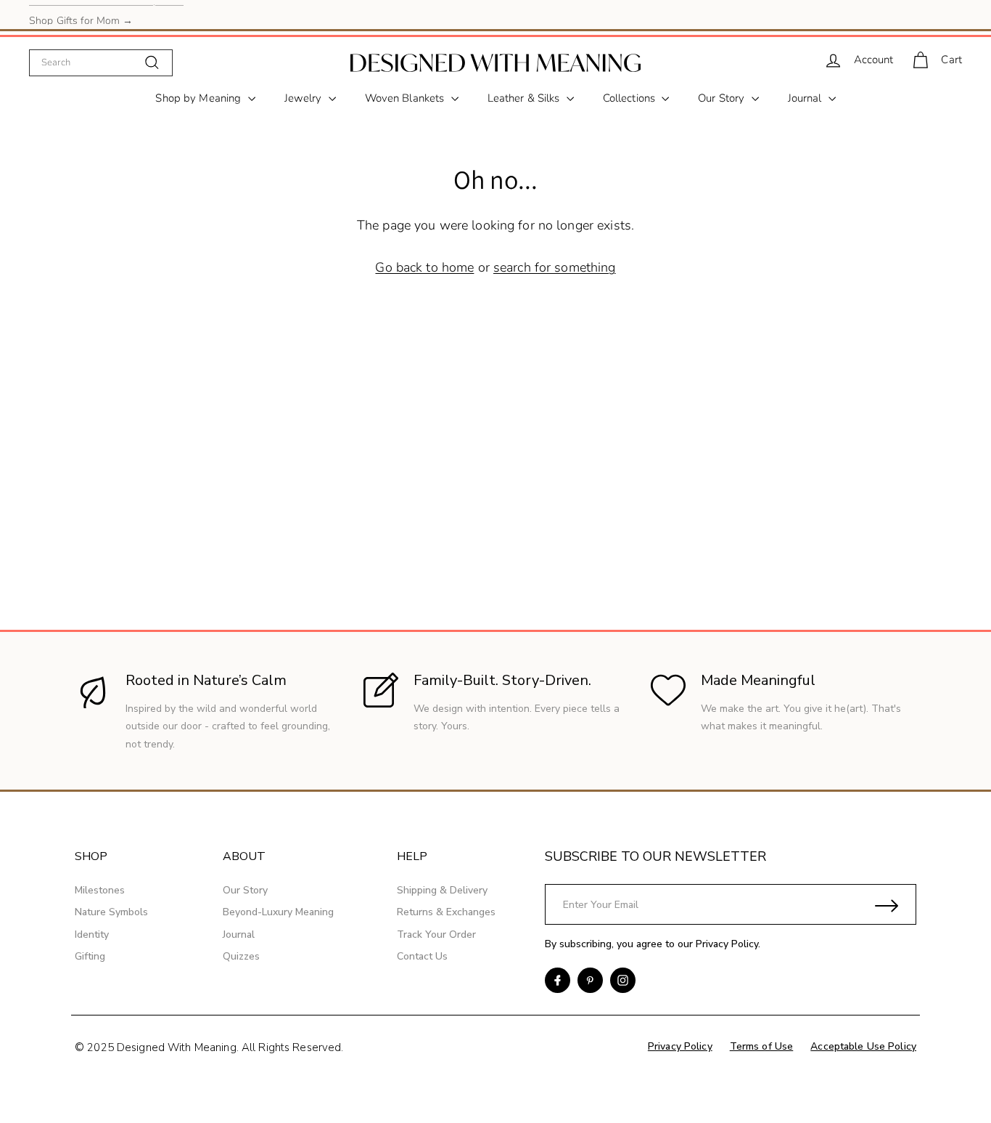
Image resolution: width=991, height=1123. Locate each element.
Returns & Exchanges (446, 912)
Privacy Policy (727, 944)
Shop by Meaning (199, 98)
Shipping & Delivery (442, 890)
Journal (806, 98)
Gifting (90, 956)
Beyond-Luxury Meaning (278, 912)
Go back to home (424, 267)
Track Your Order (436, 934)
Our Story (722, 98)
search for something (554, 267)
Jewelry (304, 98)
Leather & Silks (525, 98)
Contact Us (422, 956)
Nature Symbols (111, 912)
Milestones (100, 890)
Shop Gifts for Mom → (81, 14)
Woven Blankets (406, 98)
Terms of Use (762, 1046)
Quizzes (241, 956)
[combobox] (101, 62)
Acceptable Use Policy (863, 1046)
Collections (631, 98)
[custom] (557, 980)
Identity (92, 934)
